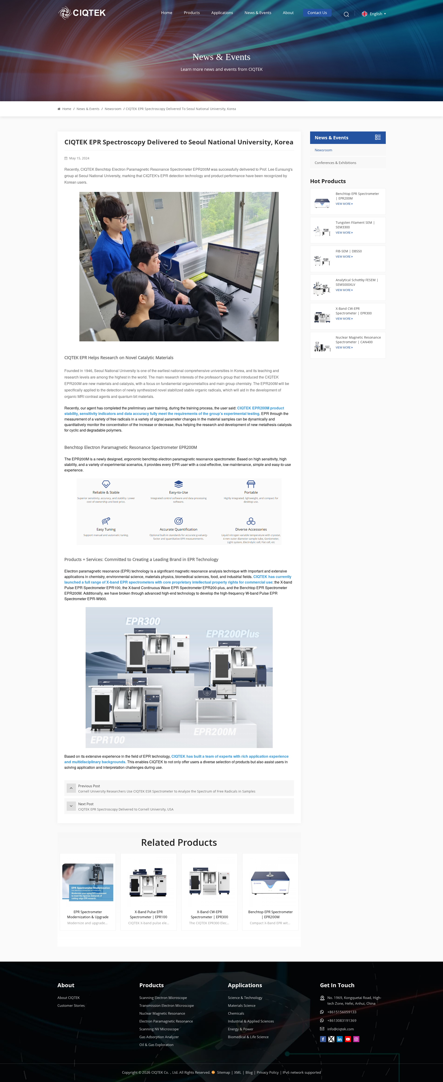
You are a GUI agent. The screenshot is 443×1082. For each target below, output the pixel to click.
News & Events (258, 12)
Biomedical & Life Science (248, 1036)
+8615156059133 (341, 1012)
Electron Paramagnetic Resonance (166, 1021)
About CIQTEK (68, 997)
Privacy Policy (268, 1072)
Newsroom (113, 109)
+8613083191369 (341, 1020)
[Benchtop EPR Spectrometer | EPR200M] (270, 881)
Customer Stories (71, 1005)
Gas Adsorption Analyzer (159, 1036)
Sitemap (223, 1072)
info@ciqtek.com (340, 1029)
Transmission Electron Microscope (166, 1005)
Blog (249, 1072)
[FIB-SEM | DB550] (322, 260)
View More (343, 257)
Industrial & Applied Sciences (251, 1021)
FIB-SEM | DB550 (349, 251)
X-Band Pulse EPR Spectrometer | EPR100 (148, 914)
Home (166, 12)
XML (237, 1072)
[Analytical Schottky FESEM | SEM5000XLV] (322, 289)
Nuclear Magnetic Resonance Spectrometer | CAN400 (358, 339)
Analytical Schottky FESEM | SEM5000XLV (357, 282)
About (288, 12)
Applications (222, 12)
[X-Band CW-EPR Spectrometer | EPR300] (209, 881)
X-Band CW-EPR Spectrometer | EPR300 (209, 914)
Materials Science (241, 1005)
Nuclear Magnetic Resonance (162, 1013)
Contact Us (317, 12)
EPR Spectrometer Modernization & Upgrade (87, 914)
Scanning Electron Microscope (163, 997)
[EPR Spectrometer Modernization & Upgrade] (88, 881)
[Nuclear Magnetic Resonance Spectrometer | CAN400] (322, 346)
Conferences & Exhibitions (335, 162)
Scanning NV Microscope (159, 1029)
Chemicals (236, 1013)
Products (192, 12)
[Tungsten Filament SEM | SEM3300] (322, 231)
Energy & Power (240, 1029)
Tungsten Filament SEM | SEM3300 (355, 224)
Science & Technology (245, 997)
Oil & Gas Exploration (156, 1044)
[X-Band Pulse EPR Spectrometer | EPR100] (148, 881)
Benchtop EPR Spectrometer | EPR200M (270, 914)
